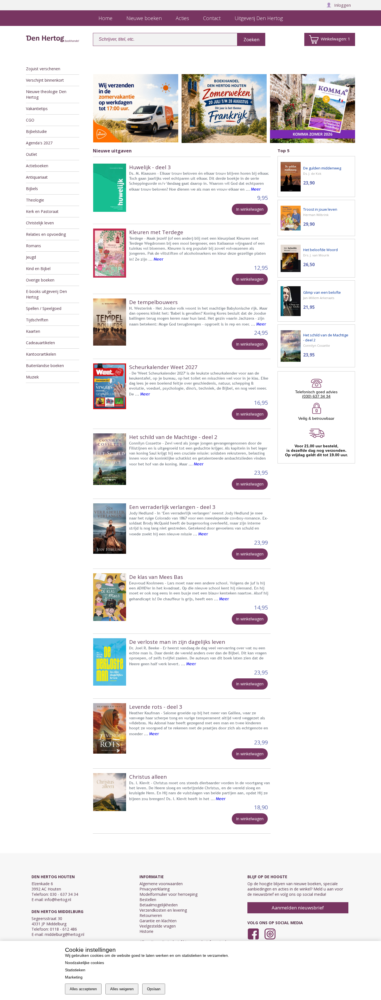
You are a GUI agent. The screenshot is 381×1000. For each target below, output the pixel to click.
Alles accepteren (83, 989)
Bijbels (32, 188)
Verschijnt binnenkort (45, 80)
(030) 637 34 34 (316, 396)
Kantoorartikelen (41, 354)
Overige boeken (40, 280)
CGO (30, 120)
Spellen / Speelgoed (43, 308)
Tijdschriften (37, 319)
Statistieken (75, 970)
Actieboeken (37, 165)
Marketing (74, 977)
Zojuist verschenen (43, 68)
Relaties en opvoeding (46, 234)
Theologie (35, 200)
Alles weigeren (122, 989)
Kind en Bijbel (38, 268)
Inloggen (342, 5)
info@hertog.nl (58, 899)
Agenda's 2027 (39, 142)
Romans (33, 245)
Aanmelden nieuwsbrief (298, 907)
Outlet (31, 154)
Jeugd (31, 257)
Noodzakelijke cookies (84, 962)
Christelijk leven (40, 222)
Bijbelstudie (36, 131)
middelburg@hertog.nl (64, 934)
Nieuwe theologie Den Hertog (46, 94)
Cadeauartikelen (40, 342)
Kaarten (33, 331)
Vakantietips (37, 108)
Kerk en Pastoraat (42, 211)
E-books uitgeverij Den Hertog (46, 294)
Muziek (32, 377)
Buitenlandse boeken (45, 365)
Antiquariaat (37, 177)
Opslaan (153, 989)
